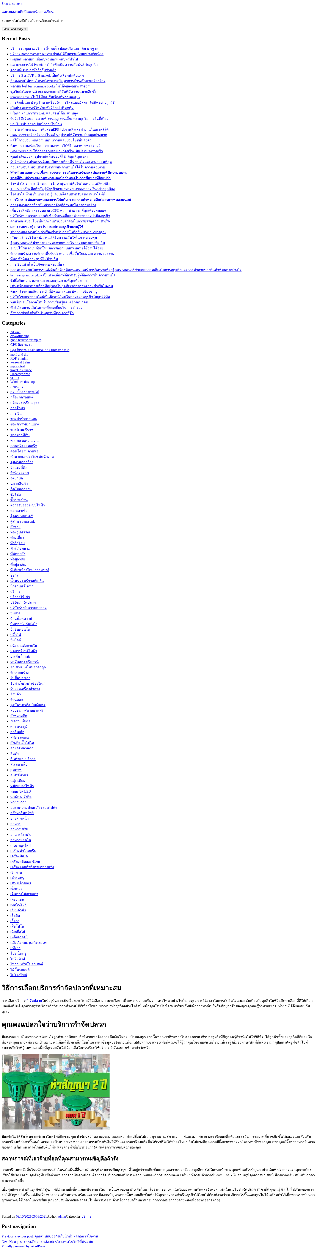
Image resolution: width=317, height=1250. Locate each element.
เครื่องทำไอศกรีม (23, 851)
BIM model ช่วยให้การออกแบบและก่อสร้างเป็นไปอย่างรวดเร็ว (56, 151)
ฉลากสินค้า (19, 483)
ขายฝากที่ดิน (20, 435)
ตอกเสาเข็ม (19, 510)
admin (62, 1216)
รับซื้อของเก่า (20, 678)
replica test (17, 366)
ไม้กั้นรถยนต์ (20, 969)
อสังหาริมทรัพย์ (22, 813)
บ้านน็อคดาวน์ (21, 618)
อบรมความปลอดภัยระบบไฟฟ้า (33, 807)
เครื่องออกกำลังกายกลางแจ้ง (32, 867)
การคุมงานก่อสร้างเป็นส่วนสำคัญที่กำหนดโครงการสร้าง (53, 205)
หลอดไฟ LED (20, 791)
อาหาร (15, 824)
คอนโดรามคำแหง (24, 451)
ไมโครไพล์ (18, 975)
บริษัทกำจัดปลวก (23, 602)
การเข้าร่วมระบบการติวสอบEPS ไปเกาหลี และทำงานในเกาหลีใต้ (59, 129)
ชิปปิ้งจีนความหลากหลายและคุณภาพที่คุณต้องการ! (49, 280)
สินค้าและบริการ (23, 759)
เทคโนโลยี (18, 905)
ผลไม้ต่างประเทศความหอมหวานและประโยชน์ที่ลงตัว (50, 140)
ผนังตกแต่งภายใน (23, 645)
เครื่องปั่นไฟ (19, 856)
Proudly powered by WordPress (23, 1246)
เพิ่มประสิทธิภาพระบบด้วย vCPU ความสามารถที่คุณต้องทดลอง (58, 210)
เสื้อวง (14, 921)
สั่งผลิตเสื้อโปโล (22, 743)
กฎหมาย (17, 386)
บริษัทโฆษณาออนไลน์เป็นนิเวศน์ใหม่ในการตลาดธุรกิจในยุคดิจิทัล (60, 297)
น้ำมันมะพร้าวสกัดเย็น (27, 581)
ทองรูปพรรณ (20, 532)
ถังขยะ (15, 527)
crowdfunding (20, 336)
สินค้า (14, 753)
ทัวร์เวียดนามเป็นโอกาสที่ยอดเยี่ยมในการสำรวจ (46, 307)
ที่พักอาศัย (17, 554)
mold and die (19, 354)
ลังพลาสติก (18, 716)
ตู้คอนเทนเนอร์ (21, 516)
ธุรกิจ (14, 575)
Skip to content (12, 3)
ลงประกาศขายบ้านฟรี (27, 710)
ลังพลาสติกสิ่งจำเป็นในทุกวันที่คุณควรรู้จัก (42, 313)
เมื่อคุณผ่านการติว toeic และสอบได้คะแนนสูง (44, 113)
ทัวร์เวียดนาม (20, 548)
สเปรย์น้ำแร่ (19, 775)
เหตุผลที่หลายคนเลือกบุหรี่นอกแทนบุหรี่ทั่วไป (44, 59)
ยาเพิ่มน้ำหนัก (20, 656)
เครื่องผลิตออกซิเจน (25, 861)
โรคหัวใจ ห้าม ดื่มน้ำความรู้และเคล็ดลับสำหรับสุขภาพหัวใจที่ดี (57, 194)
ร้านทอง (16, 699)
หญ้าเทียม (17, 780)
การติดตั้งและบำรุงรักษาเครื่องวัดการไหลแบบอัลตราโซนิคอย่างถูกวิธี (62, 102)
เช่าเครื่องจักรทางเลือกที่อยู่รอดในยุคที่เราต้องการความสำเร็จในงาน (61, 286)
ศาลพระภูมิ (19, 726)
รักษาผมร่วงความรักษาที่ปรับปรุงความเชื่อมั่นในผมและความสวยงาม (62, 253)
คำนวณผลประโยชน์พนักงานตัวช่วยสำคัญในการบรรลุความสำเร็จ (60, 221)
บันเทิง (15, 613)
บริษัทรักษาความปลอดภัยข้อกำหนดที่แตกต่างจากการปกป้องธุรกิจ (60, 216)
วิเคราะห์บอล (20, 721)
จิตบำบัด (16, 478)
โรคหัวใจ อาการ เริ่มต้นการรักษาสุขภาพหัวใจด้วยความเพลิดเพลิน (60, 183)
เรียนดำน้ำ (18, 910)
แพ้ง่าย (15, 948)
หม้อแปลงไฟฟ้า (22, 786)
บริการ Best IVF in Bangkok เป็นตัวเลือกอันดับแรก (47, 75)
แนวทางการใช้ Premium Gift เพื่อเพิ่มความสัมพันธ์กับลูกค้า (54, 65)
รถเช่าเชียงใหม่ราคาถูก (28, 667)
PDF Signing (19, 358)
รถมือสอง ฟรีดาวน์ (24, 662)
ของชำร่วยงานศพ (23, 419)
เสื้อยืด (15, 915)
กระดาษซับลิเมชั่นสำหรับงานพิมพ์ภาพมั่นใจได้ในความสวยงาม (57, 167)
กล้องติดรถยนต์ (21, 397)
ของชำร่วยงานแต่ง (24, 424)
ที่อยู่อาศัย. (18, 564)
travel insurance (21, 370)
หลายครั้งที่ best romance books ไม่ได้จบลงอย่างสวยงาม (51, 86)
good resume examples (25, 340)
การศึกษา (17, 408)
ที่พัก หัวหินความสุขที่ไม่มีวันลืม (34, 259)
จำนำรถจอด (19, 473)
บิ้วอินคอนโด (20, 629)
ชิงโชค (15, 494)
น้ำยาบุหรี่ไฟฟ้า (21, 586)
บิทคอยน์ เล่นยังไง (23, 624)
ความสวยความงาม (25, 440)
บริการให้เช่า (20, 597)
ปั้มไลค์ (15, 640)
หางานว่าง (18, 802)
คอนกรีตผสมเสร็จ (23, 446)
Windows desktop (22, 382)
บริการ (15, 591)
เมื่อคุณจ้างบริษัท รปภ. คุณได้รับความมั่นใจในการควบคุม (53, 237)
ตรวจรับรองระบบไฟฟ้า (27, 505)
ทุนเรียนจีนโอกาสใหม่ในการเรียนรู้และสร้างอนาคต (49, 302)
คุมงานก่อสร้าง (21, 462)
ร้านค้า (15, 694)
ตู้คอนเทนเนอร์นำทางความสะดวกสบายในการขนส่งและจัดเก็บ (57, 243)
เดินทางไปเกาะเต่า (24, 894)
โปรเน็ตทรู (18, 953)
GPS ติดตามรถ (21, 344)
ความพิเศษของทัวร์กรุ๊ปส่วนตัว (33, 70)
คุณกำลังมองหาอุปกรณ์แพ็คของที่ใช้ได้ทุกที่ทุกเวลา (49, 156)
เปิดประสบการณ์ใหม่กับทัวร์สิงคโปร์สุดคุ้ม (42, 108)
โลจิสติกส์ (17, 959)
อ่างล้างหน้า (19, 818)
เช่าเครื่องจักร (20, 883)
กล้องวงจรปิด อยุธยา (25, 403)
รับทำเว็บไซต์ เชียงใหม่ (27, 683)
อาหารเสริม (19, 829)
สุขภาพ (16, 770)
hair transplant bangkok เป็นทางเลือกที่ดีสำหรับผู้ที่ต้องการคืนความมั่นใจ (63, 275)
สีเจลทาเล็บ (18, 764)
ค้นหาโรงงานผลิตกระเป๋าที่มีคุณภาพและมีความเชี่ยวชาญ (53, 291)
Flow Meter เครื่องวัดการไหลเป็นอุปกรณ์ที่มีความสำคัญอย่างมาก (58, 135)
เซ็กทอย (16, 888)
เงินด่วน (16, 872)
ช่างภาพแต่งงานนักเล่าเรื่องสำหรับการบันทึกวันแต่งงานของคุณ (58, 232)
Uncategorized (20, 374)
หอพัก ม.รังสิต (20, 797)
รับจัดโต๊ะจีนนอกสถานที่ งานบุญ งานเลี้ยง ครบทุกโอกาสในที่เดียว (59, 119)
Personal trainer (20, 362)
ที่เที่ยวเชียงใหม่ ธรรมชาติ (29, 570)
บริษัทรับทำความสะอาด (28, 608)
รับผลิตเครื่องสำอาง (25, 689)
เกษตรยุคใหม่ (20, 845)
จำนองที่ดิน (18, 467)
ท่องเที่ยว (17, 537)
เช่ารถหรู (17, 878)
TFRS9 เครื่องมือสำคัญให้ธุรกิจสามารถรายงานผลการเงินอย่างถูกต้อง (62, 189)
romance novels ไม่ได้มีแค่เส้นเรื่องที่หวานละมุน (45, 97)
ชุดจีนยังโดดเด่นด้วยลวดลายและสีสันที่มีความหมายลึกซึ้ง (53, 92)
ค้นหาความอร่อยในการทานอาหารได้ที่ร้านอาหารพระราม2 (55, 146)
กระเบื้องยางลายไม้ (24, 392)
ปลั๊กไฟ (15, 635)
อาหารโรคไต (20, 840)
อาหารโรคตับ (20, 834)
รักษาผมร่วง (19, 672)
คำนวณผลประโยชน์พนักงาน (32, 456)
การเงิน (16, 413)
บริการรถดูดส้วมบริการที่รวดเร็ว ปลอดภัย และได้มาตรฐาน (54, 48)
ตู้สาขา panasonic (22, 521)
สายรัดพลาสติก (21, 748)
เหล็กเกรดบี (19, 937)
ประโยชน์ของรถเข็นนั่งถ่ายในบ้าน (36, 124)
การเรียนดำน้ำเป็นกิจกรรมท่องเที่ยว (37, 264)
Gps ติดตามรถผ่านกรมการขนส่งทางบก (39, 350)
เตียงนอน (17, 899)
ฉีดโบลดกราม (21, 489)
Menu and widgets (14, 29)
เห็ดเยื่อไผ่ (17, 932)
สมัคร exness (19, 737)
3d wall (15, 332)
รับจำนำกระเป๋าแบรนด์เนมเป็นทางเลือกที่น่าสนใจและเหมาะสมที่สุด (61, 162)
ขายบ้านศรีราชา (22, 429)
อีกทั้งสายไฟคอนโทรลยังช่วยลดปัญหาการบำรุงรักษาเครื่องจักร (57, 81)
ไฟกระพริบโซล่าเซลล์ (26, 964)
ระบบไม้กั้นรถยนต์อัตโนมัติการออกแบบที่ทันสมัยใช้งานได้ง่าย (56, 248)
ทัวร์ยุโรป (17, 543)
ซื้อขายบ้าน (19, 500)
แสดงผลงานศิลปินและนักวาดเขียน (27, 12)
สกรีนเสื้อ (17, 732)
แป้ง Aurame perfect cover (28, 942)
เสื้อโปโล (17, 926)
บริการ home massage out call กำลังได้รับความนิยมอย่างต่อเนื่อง (57, 54)
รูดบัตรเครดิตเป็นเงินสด (28, 705)
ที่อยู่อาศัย (17, 559)
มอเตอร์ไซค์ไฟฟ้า (23, 651)
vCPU (14, 378)
